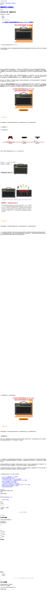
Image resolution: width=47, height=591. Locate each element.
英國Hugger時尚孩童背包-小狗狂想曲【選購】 (9, 482)
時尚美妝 (7, 14)
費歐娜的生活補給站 (7, 7)
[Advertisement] (23, 59)
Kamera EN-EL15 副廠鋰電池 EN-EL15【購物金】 (10, 476)
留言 (8, 497)
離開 (5, 589)
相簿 (3, 16)
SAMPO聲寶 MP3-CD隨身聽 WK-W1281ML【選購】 (10, 483)
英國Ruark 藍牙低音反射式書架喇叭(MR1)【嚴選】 (10, 485)
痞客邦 (6, 497)
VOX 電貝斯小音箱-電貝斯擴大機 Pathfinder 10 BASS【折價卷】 (18, 22)
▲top (1, 501)
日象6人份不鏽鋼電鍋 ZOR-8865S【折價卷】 (9, 481)
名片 (3, 18)
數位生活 (7, 499)
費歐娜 (1, 491)
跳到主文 (1, 9)
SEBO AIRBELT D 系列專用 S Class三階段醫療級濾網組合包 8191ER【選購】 (14, 480)
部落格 (3, 17)
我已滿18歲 (2, 589)
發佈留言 (2, 508)
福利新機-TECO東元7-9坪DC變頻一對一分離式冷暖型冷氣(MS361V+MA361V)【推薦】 (16, 484)
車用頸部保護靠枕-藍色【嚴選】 (7, 486)
